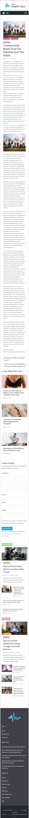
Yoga (3, 801)
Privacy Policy (5, 734)
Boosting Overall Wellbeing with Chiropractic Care (13, 449)
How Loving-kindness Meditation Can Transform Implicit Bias (19, 679)
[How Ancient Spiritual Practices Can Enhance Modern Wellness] (7, 669)
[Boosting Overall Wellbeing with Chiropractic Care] (14, 434)
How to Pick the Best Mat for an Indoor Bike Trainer (13, 569)
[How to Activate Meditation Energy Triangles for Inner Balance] (14, 628)
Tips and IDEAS (7, 562)
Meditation (6, 637)
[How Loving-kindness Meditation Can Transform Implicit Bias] (7, 680)
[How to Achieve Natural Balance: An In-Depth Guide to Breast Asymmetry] (14, 376)
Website (4, 510)
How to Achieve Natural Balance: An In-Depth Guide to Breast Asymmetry (13, 393)
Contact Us (5, 737)
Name (4, 495)
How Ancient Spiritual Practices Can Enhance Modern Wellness (19, 668)
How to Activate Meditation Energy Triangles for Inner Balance (11, 645)
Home (3, 731)
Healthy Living (14, 38)
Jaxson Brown (15, 575)
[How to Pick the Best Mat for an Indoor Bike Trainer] (14, 553)
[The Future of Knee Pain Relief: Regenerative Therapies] (14, 405)
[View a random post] (25, 13)
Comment (5, 473)
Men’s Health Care (7, 794)
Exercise (4, 777)
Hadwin (14, 58)
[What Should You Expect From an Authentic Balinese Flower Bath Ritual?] (7, 692)
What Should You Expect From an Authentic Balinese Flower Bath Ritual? (18, 691)
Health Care (6, 38)
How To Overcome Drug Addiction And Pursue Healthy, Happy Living (14, 365)
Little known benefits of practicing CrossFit (14, 359)
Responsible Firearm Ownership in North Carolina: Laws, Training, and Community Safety (19, 590)
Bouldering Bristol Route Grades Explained (13, 747)
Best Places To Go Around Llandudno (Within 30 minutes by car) (13, 610)
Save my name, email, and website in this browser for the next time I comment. (14, 522)
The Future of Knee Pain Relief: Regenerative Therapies (12, 421)
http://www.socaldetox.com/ (10, 125)
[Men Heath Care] (4, 13)
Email (4, 502)
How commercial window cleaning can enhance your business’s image (13, 601)
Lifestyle (4, 787)
